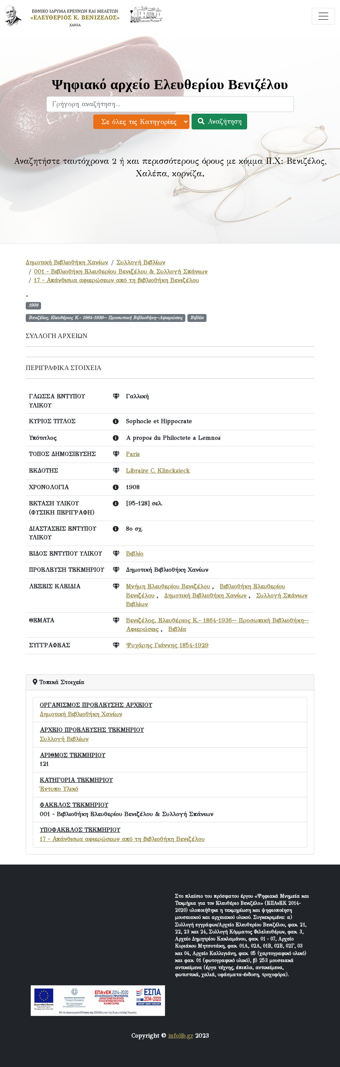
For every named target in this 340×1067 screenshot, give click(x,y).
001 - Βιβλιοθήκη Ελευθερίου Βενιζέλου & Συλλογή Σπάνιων (121, 271)
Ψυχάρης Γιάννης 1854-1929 (167, 645)
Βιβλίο (134, 553)
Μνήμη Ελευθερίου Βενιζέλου (168, 586)
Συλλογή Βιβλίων (141, 262)
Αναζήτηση (223, 121)
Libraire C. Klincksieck (158, 470)
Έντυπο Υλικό (59, 788)
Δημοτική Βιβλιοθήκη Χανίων (67, 262)
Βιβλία (177, 629)
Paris (133, 454)
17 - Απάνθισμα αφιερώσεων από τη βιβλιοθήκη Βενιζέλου (116, 280)
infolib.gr (180, 1035)
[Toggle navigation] (323, 16)
